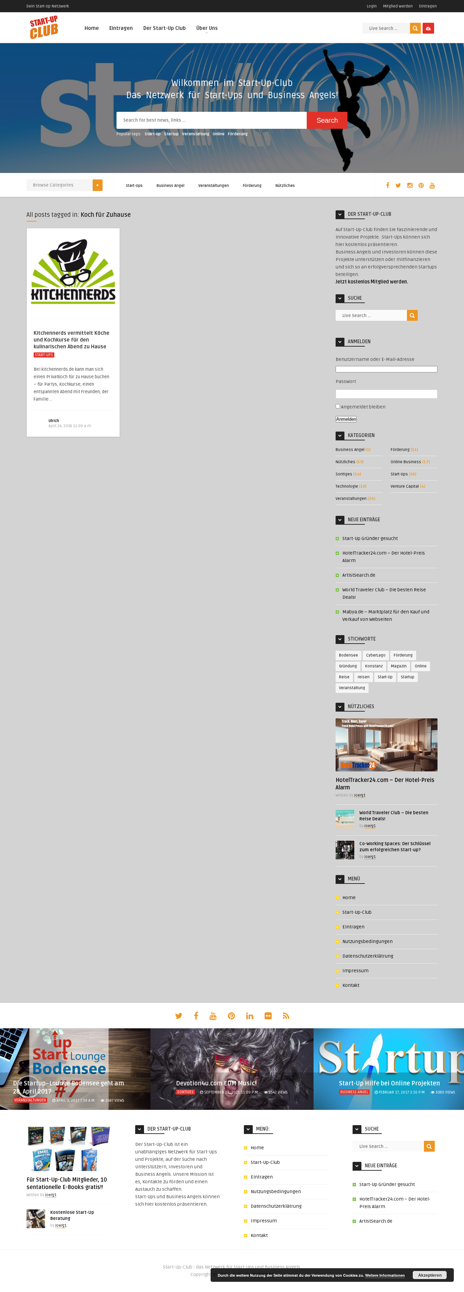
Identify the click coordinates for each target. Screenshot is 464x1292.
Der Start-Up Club (164, 28)
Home (92, 28)
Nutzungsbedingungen (367, 941)
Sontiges (344, 474)
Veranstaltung (195, 134)
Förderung (238, 134)
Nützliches (285, 186)
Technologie (347, 486)
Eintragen (428, 6)
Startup (171, 134)
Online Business (406, 462)
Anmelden (346, 419)
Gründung (348, 666)
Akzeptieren (430, 1275)
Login (372, 6)
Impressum (355, 971)
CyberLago (376, 655)
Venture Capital (405, 486)
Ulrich (54, 420)
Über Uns (207, 28)
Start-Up (153, 134)
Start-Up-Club (357, 912)
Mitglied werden (398, 6)
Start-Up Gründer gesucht (370, 538)
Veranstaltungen (213, 186)
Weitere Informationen (385, 1275)
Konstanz (374, 666)
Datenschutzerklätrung (367, 956)
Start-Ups (134, 186)
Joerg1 (359, 795)
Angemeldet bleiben (363, 407)
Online (219, 134)
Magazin (399, 666)
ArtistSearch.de (358, 575)
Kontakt (350, 985)
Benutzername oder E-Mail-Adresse (375, 359)
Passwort (346, 381)
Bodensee (348, 655)
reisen (364, 677)
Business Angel (170, 186)
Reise (344, 677)
